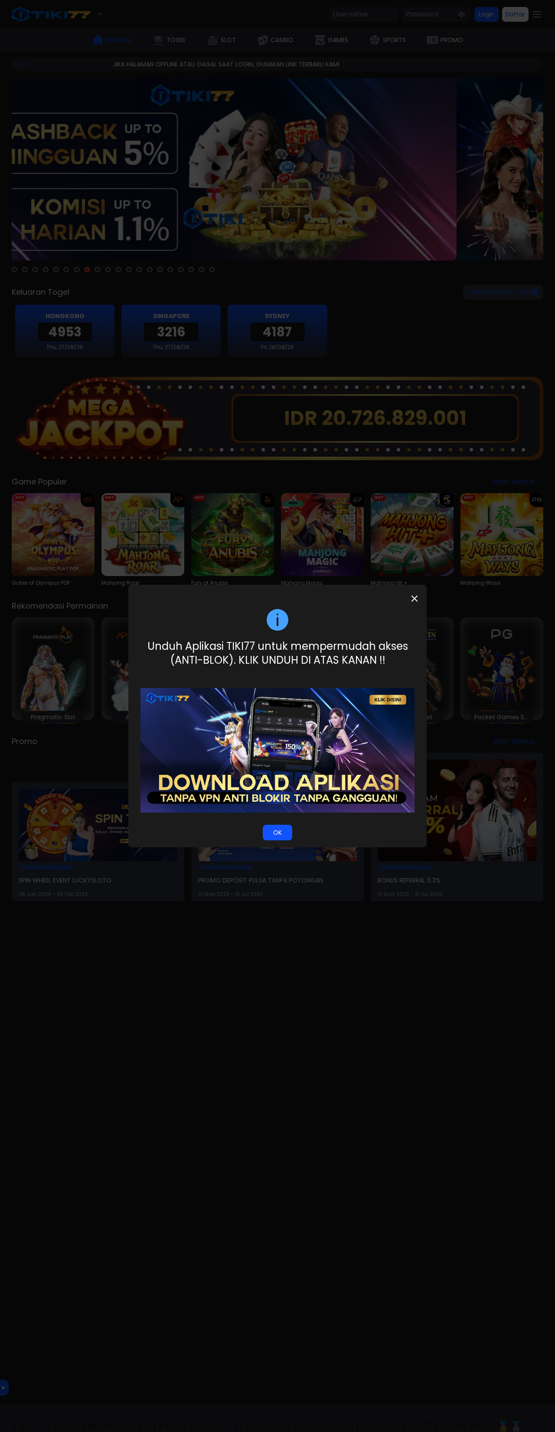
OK (277, 832)
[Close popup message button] (414, 598)
